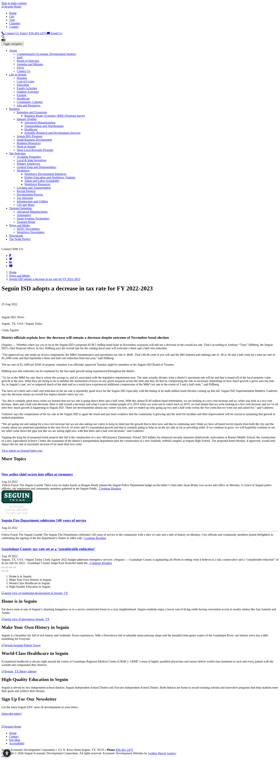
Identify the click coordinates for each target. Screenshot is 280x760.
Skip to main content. (14, 3)
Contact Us (23, 71)
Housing (22, 78)
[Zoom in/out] (14, 567)
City (11, 16)
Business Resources (29, 143)
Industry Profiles (27, 119)
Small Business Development (34, 139)
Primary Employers (28, 163)
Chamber (14, 23)
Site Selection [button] (17, 153)
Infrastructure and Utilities (32, 201)
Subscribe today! (12, 713)
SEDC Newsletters (28, 228)
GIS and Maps (25, 204)
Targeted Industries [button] (20, 208)
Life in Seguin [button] (17, 74)
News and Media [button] (19, 225)
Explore (21, 95)
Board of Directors (28, 60)
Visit (12, 20)
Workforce (23, 170)
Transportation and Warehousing (43, 126)
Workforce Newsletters (30, 232)
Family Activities (27, 88)
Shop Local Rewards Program (35, 150)
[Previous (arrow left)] (3, 570)
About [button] (13, 50)
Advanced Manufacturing (39, 122)
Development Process (30, 194)
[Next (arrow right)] (6, 570)
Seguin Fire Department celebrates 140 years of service (44, 520)
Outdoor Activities (28, 91)
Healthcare (23, 98)
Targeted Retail (26, 222)
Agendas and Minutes (30, 64)
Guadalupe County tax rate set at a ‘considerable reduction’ (48, 549)
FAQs (20, 67)
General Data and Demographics (36, 167)
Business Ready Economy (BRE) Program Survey (54, 115)
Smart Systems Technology (33, 218)
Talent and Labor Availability (41, 180)
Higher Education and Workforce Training (49, 177)
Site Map (14, 740)
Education (23, 84)
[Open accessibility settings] (7, 753)
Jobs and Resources (28, 105)
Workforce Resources (37, 184)
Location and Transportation (34, 187)
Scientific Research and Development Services (52, 132)
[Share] (6, 567)
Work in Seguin (26, 146)
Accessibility (17, 743)
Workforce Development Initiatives (45, 174)
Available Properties (29, 156)
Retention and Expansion (32, 112)
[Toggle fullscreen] (10, 567)
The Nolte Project (19, 239)
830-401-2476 (26, 33)
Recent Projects (26, 191)
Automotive (24, 215)
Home (13, 13)
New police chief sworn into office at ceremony (37, 474)
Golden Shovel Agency (162, 753)
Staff (19, 57)
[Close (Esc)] (3, 567)
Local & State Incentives (31, 160)
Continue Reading (110, 488)
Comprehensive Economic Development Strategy (46, 54)
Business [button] (14, 108)
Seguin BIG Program (29, 136)
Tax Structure (25, 198)
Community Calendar (30, 102)
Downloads (16, 235)
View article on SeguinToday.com (22, 450)
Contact (13, 26)
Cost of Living (25, 81)
